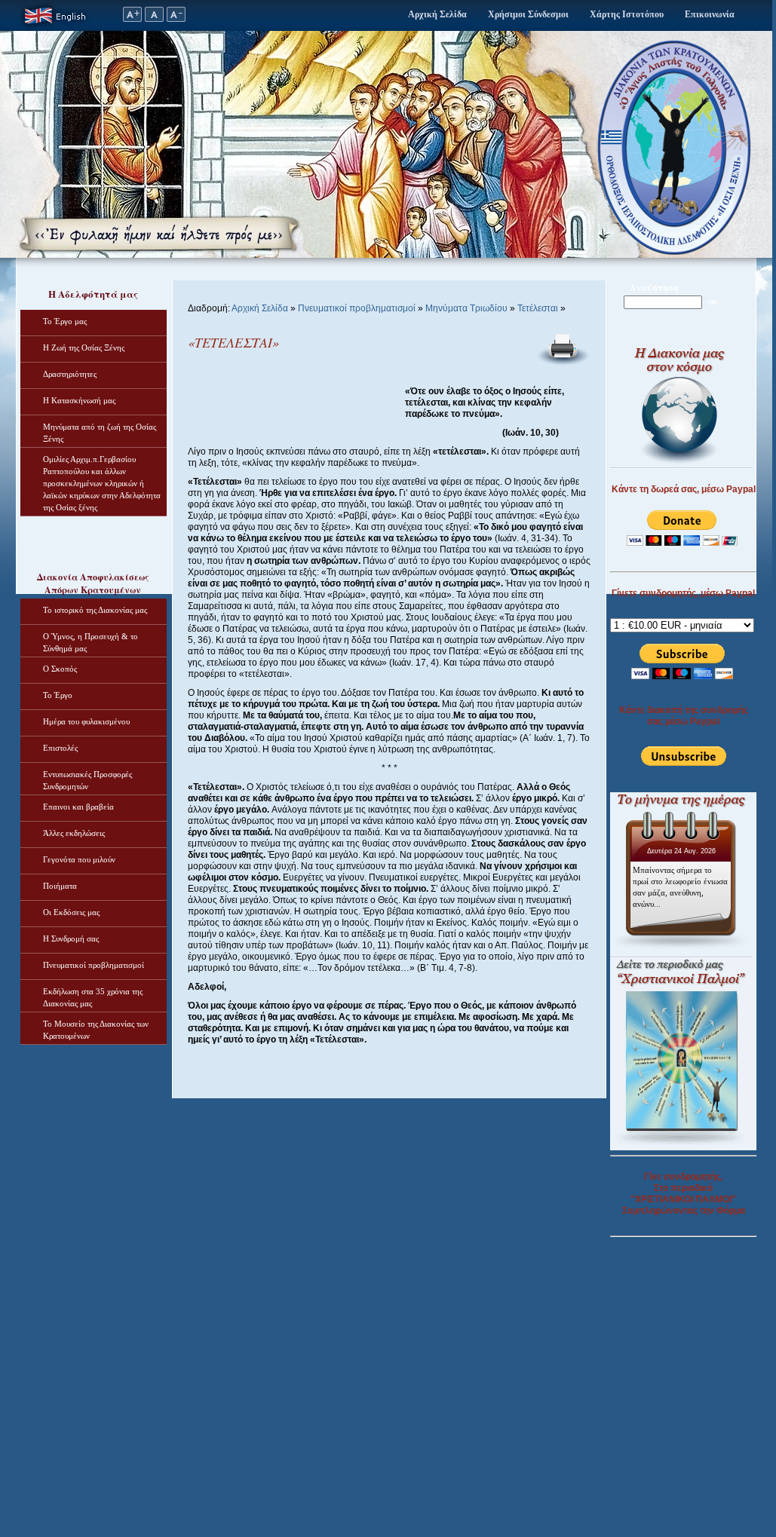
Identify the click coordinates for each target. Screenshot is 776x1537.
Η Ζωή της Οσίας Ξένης (83, 347)
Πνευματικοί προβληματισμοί (93, 964)
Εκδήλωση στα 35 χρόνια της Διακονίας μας (93, 997)
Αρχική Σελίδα (437, 14)
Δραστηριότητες (70, 373)
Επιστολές (60, 747)
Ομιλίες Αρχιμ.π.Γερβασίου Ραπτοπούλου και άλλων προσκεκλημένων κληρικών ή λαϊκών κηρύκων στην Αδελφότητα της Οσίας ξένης (102, 483)
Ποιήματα (60, 885)
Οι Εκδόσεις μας (71, 912)
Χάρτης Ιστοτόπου (627, 14)
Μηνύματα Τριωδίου (466, 308)
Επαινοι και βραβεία (78, 806)
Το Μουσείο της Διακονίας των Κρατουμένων (96, 1029)
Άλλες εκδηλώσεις (74, 832)
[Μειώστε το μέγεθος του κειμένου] (176, 19)
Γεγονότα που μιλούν (79, 859)
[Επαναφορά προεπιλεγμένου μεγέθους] (154, 19)
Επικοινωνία (710, 14)
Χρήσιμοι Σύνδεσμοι (528, 14)
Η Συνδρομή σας (71, 938)
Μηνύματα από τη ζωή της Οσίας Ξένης (99, 432)
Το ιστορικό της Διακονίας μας (95, 609)
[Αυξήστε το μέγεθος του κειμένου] (132, 19)
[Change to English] (58, 28)
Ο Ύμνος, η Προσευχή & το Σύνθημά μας (90, 642)
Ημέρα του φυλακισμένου (86, 721)
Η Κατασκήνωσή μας (79, 400)
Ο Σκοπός (60, 668)
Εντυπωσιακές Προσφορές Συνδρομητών (87, 780)
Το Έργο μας (65, 321)
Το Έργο (57, 695)
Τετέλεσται (537, 308)
